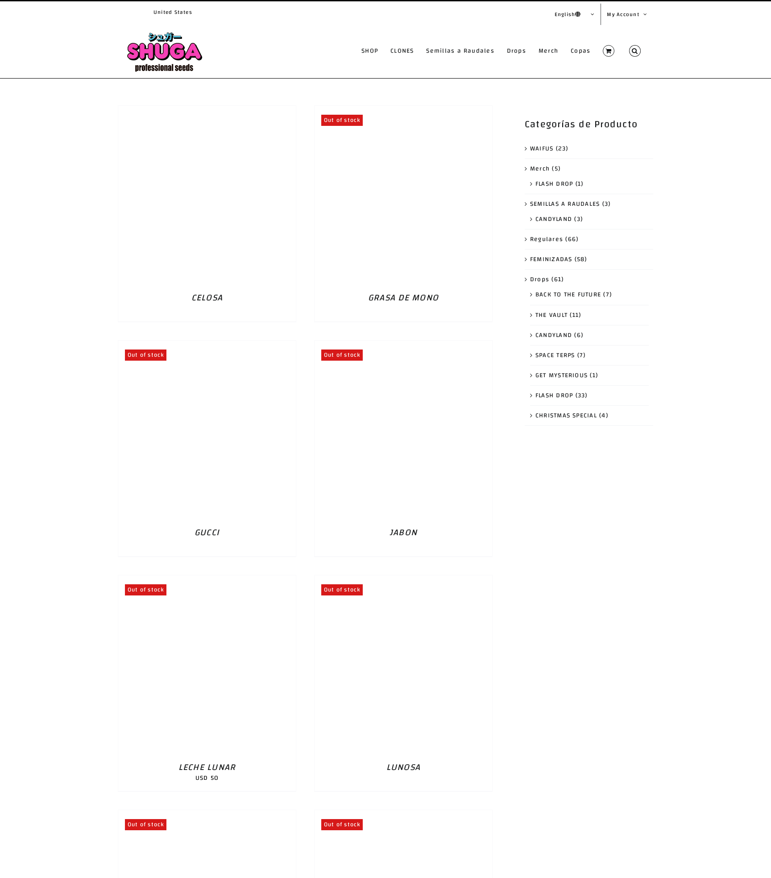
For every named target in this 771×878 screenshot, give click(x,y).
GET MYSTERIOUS (561, 375)
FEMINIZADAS (551, 259)
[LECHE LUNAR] (207, 581)
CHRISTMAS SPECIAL (566, 415)
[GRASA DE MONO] (403, 111)
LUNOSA (403, 767)
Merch (540, 169)
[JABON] (403, 346)
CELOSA (207, 297)
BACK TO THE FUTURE (568, 294)
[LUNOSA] (403, 581)
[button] (635, 51)
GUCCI (207, 532)
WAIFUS (541, 148)
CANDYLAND (553, 219)
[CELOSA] (207, 111)
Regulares (546, 239)
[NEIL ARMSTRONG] (207, 815)
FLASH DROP (554, 184)
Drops (539, 279)
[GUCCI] (207, 346)
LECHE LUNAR (207, 767)
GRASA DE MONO (403, 297)
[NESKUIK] (403, 815)
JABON (403, 532)
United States (172, 12)
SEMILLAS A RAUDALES (565, 204)
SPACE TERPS (555, 355)
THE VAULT (551, 315)
